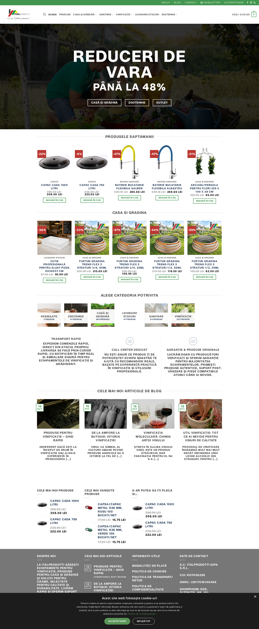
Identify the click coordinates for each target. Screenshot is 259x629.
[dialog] (129, 611)
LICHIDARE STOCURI (147, 14)
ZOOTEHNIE (168, 14)
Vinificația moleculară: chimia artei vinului (153, 436)
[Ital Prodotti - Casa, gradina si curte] (20, 14)
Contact (191, 2)
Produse (65, 14)
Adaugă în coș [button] (54, 200)
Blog (177, 2)
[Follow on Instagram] (251, 2)
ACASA (52, 14)
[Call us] (255, 2)
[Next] (221, 177)
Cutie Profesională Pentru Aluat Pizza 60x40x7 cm (54, 266)
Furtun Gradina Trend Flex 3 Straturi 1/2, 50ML (166, 264)
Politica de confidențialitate (148, 587)
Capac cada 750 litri (91, 186)
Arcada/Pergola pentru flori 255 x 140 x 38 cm (204, 188)
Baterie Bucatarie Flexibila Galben (129, 186)
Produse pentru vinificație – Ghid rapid (58, 436)
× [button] (255, 596)
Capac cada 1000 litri (54, 186)
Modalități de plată (149, 565)
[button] (210, 2)
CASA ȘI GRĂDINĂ (83, 14)
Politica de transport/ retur (152, 578)
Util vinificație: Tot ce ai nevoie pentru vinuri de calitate (201, 436)
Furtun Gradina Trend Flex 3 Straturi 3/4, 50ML (92, 264)
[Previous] (37, 177)
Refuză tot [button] (143, 621)
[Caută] (44, 14)
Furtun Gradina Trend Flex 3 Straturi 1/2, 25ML (204, 264)
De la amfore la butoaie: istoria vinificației (105, 436)
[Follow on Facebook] (247, 2)
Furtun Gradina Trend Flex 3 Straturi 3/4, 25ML (129, 264)
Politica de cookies (149, 571)
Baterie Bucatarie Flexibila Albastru (167, 186)
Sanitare (105, 14)
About (165, 2)
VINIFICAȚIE (123, 14)
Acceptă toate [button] (117, 621)
